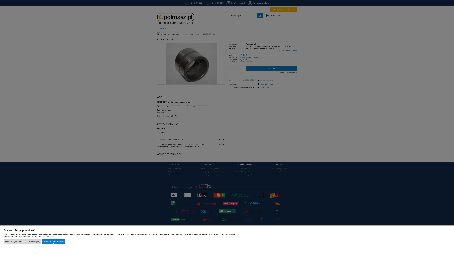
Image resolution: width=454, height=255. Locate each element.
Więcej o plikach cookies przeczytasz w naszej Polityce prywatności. (29, 236)
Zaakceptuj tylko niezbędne (15, 242)
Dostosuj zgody (34, 242)
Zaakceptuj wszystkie (53, 242)
